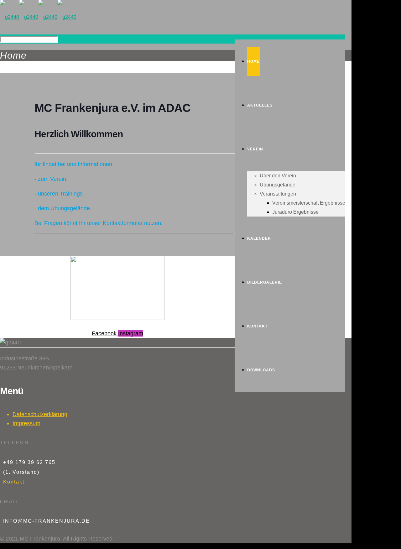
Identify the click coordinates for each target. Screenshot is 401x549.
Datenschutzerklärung (40, 414)
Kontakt (13, 481)
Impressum (26, 423)
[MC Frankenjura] (38, 17)
